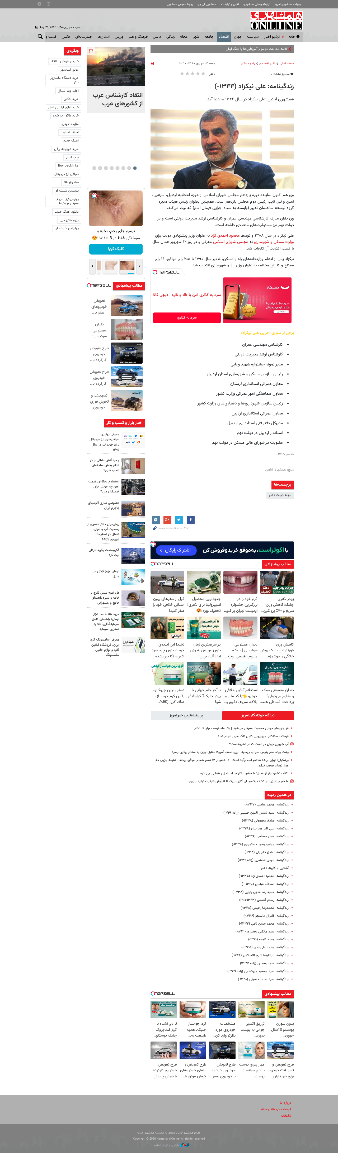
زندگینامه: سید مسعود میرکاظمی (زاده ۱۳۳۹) (258, 971)
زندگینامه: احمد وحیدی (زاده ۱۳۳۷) (264, 963)
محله (183, 37)
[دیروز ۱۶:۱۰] (116, 66)
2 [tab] (129, 168)
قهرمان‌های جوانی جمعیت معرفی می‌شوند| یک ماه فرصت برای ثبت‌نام (241, 728)
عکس (66, 37)
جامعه (209, 37)
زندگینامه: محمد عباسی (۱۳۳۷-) (267, 804)
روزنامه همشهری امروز (288, 4)
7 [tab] (100, 168)
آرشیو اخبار (272, 37)
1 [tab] (135, 168)
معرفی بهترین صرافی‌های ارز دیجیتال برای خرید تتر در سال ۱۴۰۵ (104, 442)
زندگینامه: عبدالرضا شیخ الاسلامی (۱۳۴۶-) (260, 955)
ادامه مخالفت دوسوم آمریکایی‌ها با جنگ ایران (256, 49)
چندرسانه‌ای (83, 37)
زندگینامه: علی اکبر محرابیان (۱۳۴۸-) (264, 828)
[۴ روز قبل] (133, 598)
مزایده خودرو (70, 124)
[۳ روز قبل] (133, 487)
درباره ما (285, 1103)
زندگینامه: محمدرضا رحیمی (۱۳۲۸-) (265, 908)
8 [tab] (94, 168)
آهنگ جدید (71, 140)
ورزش (119, 37)
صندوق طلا (71, 182)
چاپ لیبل (72, 157)
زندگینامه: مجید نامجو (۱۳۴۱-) (268, 939)
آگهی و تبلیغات (230, 4)
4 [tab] (117, 168)
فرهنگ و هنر (138, 37)
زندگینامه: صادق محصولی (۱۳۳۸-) (265, 820)
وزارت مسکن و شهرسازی (274, 242)
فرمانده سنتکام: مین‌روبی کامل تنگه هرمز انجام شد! (253, 736)
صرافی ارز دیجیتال (66, 174)
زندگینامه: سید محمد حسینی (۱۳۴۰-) (263, 979)
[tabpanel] (116, 80)
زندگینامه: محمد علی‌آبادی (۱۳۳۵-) (265, 947)
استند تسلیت (70, 132)
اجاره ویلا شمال (68, 91)
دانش (157, 37)
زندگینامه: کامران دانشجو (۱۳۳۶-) (266, 916)
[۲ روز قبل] (133, 440)
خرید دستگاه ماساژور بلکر (64, 80)
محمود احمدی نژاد (225, 235)
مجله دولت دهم (280, 495)
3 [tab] (123, 168)
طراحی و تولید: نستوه (167, 1145)
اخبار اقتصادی (267, 63)
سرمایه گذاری (187, 318)
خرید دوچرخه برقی (66, 149)
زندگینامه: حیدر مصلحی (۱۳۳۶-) (267, 836)
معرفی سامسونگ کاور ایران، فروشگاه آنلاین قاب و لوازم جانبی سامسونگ (104, 647)
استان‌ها (103, 37)
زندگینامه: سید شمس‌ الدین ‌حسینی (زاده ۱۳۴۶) (256, 812)
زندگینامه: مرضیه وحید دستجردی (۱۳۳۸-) (260, 844)
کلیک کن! (116, 249)
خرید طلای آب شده (66, 115)
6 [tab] (106, 168)
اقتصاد (224, 37)
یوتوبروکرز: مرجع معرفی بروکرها (68, 201)
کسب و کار (48, 37)
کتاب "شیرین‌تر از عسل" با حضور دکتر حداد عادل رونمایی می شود (244, 773)
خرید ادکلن (71, 99)
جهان (238, 37)
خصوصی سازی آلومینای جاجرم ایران (103, 505)
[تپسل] (155, 272)
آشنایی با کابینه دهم (275, 868)
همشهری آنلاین (274, 20)
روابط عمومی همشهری (180, 4)
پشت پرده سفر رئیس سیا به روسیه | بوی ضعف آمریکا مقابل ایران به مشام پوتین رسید (230, 752)
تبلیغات (286, 1115)
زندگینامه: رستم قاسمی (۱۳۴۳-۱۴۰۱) (264, 900)
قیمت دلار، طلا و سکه (276, 1109)
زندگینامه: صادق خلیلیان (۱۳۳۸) (267, 852)
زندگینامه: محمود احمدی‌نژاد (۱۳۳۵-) (264, 876)
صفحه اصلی (287, 63)
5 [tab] (111, 168)
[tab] (258, 716)
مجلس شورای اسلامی (230, 242)
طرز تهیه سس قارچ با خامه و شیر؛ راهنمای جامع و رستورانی (105, 597)
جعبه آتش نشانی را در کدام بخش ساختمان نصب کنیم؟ (104, 465)
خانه (292, 37)
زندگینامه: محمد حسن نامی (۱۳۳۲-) (264, 923)
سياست (253, 37)
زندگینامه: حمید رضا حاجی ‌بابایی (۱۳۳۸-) (260, 892)
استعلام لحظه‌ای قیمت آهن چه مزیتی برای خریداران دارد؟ (103, 486)
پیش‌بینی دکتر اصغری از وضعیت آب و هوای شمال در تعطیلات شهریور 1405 (103, 532)
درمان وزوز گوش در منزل (106, 574)
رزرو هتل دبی (69, 220)
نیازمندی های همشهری (256, 4)
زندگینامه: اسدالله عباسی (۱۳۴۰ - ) (265, 884)
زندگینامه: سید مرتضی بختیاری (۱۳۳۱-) (262, 931)
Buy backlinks (68, 165)
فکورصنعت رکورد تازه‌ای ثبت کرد (104, 553)
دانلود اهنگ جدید (67, 211)
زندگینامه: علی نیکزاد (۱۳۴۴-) (254, 86)
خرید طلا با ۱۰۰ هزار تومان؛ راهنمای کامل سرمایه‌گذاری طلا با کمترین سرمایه (105, 622)
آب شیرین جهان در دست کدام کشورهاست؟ (259, 744)
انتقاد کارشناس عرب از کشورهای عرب (118, 99)
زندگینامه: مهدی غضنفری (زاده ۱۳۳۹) (263, 860)
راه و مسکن (248, 63)
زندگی (170, 37)
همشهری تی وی (207, 4)
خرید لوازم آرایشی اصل (63, 107)
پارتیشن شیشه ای (67, 190)
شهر (196, 37)
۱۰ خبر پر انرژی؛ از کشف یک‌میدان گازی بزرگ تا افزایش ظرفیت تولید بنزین (239, 781)
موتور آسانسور (69, 69)
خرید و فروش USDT (65, 61)
